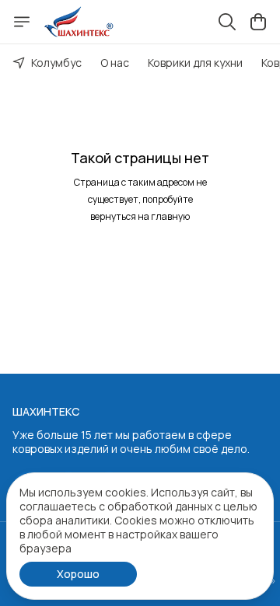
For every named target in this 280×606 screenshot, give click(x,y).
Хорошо (78, 573)
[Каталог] (21, 21)
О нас (114, 62)
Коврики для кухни (195, 62)
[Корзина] (258, 21)
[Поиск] (227, 21)
